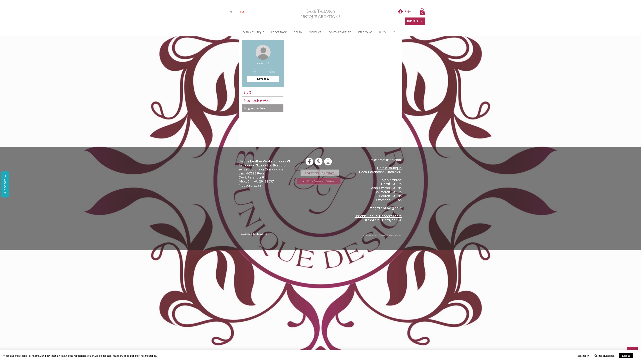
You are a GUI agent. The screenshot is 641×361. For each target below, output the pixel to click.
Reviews (5, 184)
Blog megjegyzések (257, 100)
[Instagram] (328, 161)
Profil (247, 92)
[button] (422, 11)
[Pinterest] (319, 161)
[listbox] (415, 21)
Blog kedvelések (254, 108)
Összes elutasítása (604, 355)
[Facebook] (309, 161)
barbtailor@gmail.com (266, 169)
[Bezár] (637, 355)
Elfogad (626, 355)
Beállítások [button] (583, 355)
